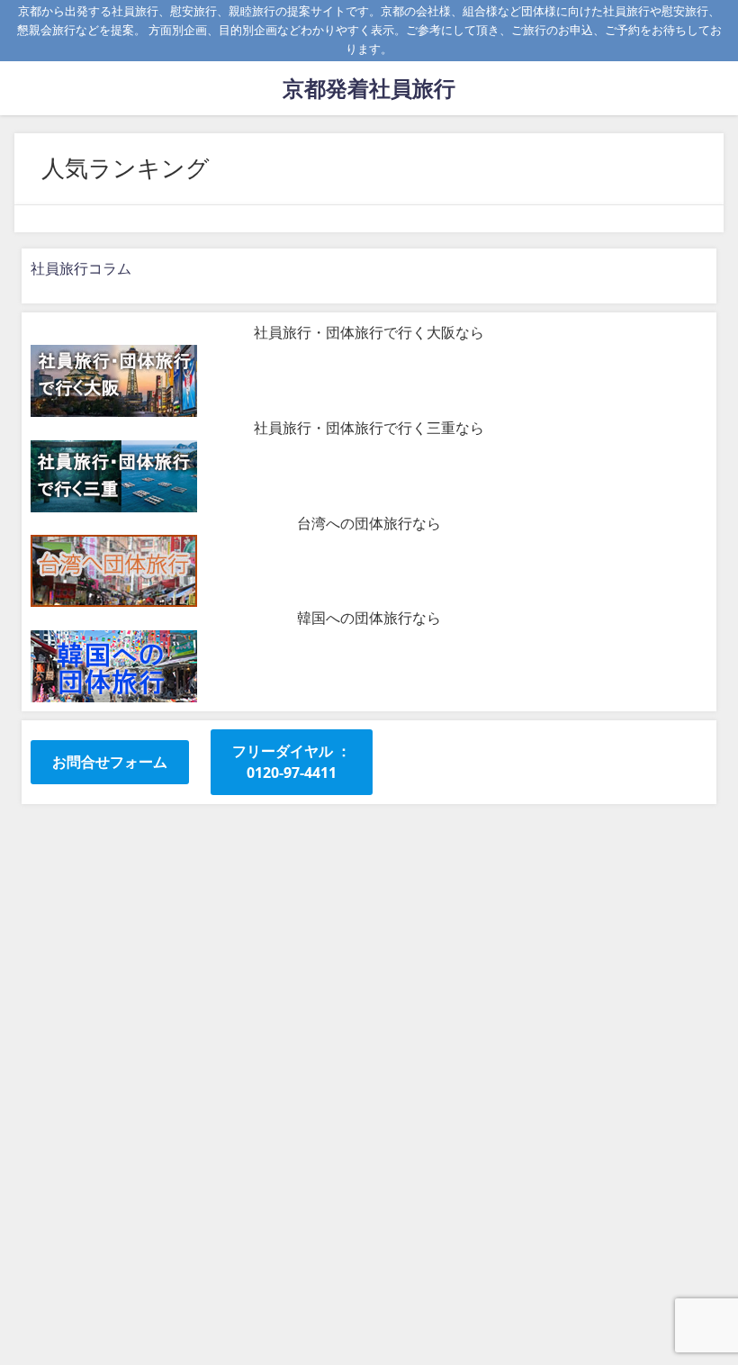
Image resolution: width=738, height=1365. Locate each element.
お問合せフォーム (109, 762)
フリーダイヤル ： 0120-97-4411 (291, 761)
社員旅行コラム (81, 268)
